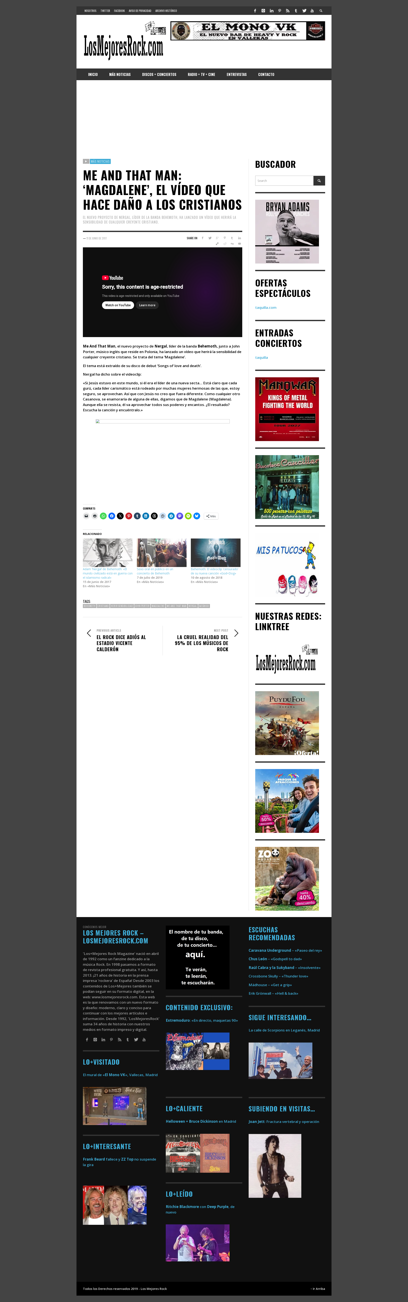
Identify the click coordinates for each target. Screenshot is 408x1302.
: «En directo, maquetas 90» (202, 1020)
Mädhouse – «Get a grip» (270, 984)
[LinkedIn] (271, 10)
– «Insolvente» (285, 967)
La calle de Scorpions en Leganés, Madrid (285, 1030)
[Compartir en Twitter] (210, 238)
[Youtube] (312, 10)
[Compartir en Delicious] (217, 243)
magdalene (158, 606)
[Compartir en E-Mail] (239, 243)
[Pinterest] (280, 10)
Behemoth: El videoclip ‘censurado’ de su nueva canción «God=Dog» (214, 571)
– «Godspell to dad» (275, 958)
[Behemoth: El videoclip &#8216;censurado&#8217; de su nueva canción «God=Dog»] (216, 552)
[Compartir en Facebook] (202, 238)
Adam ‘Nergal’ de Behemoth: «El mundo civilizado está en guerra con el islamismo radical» (108, 573)
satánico (204, 606)
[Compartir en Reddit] (225, 243)
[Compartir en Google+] (217, 238)
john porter (142, 606)
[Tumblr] (296, 10)
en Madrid (201, 1121)
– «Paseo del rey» (285, 950)
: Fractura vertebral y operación (284, 1121)
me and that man (177, 606)
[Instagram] (263, 10)
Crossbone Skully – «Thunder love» (278, 976)
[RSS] (288, 10)
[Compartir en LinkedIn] (239, 238)
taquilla (261, 357)
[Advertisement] (204, 119)
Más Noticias (100, 161)
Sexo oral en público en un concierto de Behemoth (155, 571)
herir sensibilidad (122, 606)
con (186, 1206)
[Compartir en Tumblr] (232, 238)
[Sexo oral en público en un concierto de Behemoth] (162, 552)
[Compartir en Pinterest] (225, 238)
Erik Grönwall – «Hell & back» (273, 993)
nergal (193, 606)
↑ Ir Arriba (317, 1289)
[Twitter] (304, 10)
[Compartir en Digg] (232, 243)
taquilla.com (265, 307)
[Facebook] (255, 10)
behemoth (90, 606)
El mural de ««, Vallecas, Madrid (120, 1074)
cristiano (103, 606)
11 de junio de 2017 (96, 238)
